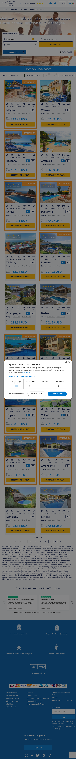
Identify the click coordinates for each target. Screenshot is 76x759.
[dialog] (38, 379)
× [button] (69, 362)
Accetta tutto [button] (57, 394)
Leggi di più (26, 372)
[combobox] (66, 362)
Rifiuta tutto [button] (36, 394)
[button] (38, 376)
